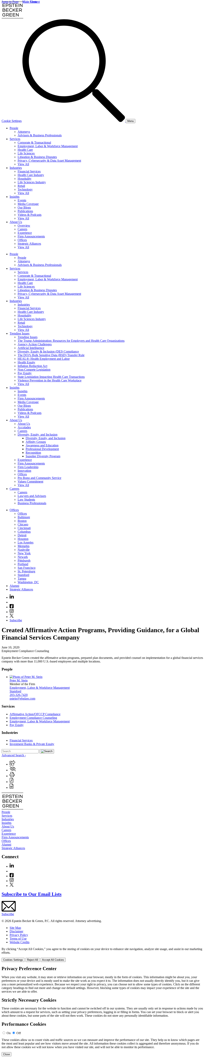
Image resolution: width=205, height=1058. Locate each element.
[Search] (74, 121)
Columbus (24, 531)
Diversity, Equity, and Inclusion (37, 434)
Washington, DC (28, 582)
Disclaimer (16, 931)
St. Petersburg (26, 571)
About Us (16, 222)
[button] (12, 764)
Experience (25, 232)
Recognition (33, 452)
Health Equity (26, 362)
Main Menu (29, 1)
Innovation (24, 470)
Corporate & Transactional (34, 142)
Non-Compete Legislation (34, 369)
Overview (24, 225)
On (9, 1033)
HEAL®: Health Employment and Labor (44, 358)
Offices (22, 240)
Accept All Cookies (53, 959)
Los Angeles (25, 542)
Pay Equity (25, 373)
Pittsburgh (24, 560)
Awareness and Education (42, 445)
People (14, 128)
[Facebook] (12, 607)
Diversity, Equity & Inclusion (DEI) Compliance (48, 351)
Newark (23, 557)
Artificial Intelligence (31, 348)
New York (24, 553)
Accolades (24, 427)
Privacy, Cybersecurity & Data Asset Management (49, 160)
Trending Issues (19, 333)
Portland (23, 564)
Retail (21, 186)
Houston (23, 539)
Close (6, 1054)
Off (18, 1033)
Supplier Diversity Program (43, 456)
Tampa (22, 578)
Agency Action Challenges (35, 344)
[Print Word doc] (11, 787)
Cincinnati (24, 528)
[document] (102, 1011)
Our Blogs (24, 207)
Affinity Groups (36, 441)
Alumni (14, 585)
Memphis (23, 546)
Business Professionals (32, 503)
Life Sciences (26, 153)
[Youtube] (12, 602)
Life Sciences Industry (32, 182)
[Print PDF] (11, 781)
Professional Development (42, 449)
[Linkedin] (12, 597)
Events (22, 200)
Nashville (24, 549)
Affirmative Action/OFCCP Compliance (35, 714)
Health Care (25, 149)
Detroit (22, 535)
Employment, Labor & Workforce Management (48, 146)
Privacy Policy (19, 935)
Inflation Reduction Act (32, 366)
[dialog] (102, 954)
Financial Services (29, 171)
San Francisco (26, 567)
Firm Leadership (28, 467)
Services (15, 139)
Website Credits (19, 942)
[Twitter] (12, 616)
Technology (25, 189)
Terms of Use (18, 938)
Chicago (23, 524)
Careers (22, 229)
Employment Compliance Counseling (33, 717)
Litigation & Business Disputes (37, 157)
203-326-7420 (19, 695)
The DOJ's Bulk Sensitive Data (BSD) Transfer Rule (51, 355)
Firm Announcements (31, 236)
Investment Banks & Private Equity (32, 744)
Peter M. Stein (19, 680)
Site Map (15, 927)
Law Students (26, 499)
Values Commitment (30, 481)
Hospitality (24, 178)
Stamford (23, 575)
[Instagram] (12, 612)
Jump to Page (10, 1)
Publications (25, 211)
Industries (16, 167)
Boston (22, 520)
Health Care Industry (31, 175)
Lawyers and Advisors (32, 496)
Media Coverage (28, 204)
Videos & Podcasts (29, 214)
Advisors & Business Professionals (40, 135)
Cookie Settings (12, 121)
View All (23, 164)
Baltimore (24, 517)
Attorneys (24, 131)
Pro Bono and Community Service (39, 478)
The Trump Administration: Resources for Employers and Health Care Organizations (71, 340)
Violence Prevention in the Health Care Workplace (49, 380)
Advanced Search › (14, 755)
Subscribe (16, 620)
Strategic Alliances (29, 243)
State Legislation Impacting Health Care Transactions (51, 376)
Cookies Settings (13, 959)
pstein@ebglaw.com (22, 698)
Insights (14, 196)
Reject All (32, 959)
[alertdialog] (102, 1011)
